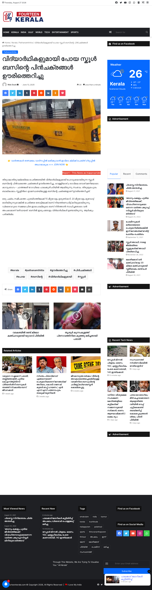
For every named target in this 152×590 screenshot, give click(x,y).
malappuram (85, 527)
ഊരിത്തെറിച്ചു (60, 270)
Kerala (15, 32)
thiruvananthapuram (97, 532)
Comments (141, 173)
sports (82, 532)
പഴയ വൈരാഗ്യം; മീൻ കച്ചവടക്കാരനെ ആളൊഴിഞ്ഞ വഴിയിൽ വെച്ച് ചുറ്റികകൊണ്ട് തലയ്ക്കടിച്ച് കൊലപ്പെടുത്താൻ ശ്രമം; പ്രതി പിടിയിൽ (139, 407)
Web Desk (12, 85)
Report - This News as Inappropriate (81, 172)
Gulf (30, 32)
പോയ (21, 276)
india (95, 517)
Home (6, 32)
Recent (127, 173)
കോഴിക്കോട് (94, 542)
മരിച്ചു (106, 547)
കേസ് (82, 542)
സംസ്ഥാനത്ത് (86, 552)
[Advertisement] (51, 241)
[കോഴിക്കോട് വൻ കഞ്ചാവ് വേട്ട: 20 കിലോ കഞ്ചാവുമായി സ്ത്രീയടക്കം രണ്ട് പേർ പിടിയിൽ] (115, 263)
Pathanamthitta (26, 42)
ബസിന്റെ (37, 276)
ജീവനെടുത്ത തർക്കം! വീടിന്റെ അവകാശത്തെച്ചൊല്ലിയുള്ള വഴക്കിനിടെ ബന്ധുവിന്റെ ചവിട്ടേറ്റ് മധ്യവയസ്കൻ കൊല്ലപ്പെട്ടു (85, 381)
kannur (104, 517)
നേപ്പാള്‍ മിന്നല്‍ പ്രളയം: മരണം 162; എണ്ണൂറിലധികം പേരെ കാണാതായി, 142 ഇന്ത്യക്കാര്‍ (117, 365)
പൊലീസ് (95, 547)
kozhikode (93, 522)
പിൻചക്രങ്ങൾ (83, 270)
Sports (74, 32)
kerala (15, 270)
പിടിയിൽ (83, 547)
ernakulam (84, 517)
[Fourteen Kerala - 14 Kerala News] (23, 16)
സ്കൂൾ (82, 276)
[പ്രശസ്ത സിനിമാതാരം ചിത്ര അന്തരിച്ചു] (115, 189)
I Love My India (74, 584)
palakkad (98, 527)
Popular (114, 173)
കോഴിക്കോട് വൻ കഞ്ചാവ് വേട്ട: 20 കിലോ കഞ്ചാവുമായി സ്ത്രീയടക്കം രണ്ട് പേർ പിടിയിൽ (137, 265)
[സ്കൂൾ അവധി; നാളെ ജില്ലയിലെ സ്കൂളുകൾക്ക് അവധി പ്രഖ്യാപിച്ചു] (115, 246)
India (23, 32)
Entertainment (60, 32)
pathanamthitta (35, 270)
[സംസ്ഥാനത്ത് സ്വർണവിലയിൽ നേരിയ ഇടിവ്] (140, 351)
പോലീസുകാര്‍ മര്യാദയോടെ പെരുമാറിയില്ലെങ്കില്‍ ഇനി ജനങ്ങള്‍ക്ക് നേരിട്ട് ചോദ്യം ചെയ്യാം (137, 227)
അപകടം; (94, 537)
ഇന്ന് (104, 537)
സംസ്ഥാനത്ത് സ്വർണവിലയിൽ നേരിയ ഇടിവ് (138, 362)
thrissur (83, 537)
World (38, 32)
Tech (47, 32)
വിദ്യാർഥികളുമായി (61, 276)
